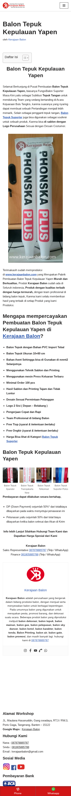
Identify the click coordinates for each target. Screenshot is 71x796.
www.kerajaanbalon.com (21, 274)
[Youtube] (35, 651)
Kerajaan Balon (17, 39)
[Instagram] (25, 651)
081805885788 (29, 554)
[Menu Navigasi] (64, 5)
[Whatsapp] (45, 651)
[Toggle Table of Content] (24, 58)
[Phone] (40, 651)
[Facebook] (30, 651)
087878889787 (37, 550)
